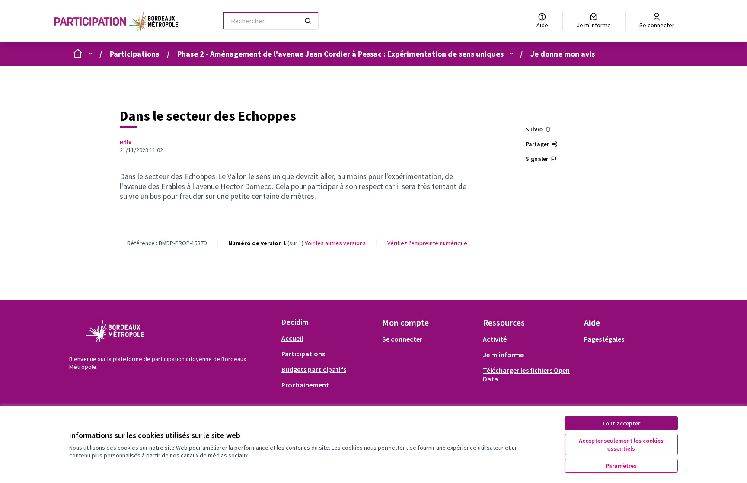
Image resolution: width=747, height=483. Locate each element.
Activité (495, 339)
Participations (134, 54)
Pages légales (604, 339)
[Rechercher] (308, 20)
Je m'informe (503, 354)
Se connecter (402, 339)
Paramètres (621, 466)
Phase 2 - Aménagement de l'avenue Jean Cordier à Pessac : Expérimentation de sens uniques (340, 54)
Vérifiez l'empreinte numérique (427, 243)
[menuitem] (328, 338)
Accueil (292, 338)
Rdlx (125, 142)
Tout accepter (621, 423)
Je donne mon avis (562, 54)
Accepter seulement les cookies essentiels (621, 444)
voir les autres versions (335, 243)
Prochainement (305, 385)
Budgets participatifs (313, 369)
